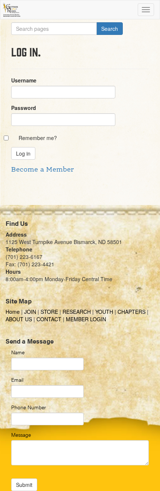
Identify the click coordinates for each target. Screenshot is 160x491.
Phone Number (28, 407)
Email (17, 379)
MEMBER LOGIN (86, 319)
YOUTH (104, 311)
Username (23, 80)
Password (23, 107)
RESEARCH (77, 311)
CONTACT (48, 319)
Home (13, 311)
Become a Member (42, 169)
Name (18, 352)
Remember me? (38, 138)
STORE (49, 311)
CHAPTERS (131, 311)
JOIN (30, 311)
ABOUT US (19, 319)
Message (21, 434)
